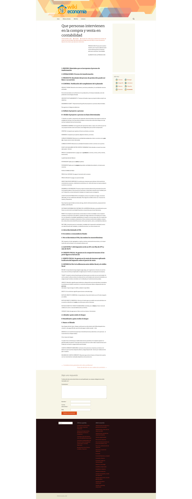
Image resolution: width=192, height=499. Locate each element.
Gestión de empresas (100, 471)
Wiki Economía (61, 496)
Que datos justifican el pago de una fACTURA (84, 40)
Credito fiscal (97, 38)
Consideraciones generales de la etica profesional (77, 365)
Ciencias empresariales (101, 437)
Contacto (83, 19)
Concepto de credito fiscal (87, 38)
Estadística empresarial (101, 466)
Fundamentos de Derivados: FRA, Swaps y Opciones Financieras (83, 427)
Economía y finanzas (100, 458)
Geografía (120, 83)
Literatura (129, 83)
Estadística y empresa (101, 469)
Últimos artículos (67, 19)
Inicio (58, 19)
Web (63, 409)
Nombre (64, 401)
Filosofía (129, 86)
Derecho (120, 89)
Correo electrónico (65, 405)
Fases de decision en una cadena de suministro (92, 367)
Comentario (65, 384)
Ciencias (120, 79)
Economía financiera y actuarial (103, 456)
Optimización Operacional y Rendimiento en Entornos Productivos (83, 432)
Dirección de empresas (101, 439)
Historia (120, 86)
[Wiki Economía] (96, 8)
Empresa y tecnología (100, 464)
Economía (76, 38)
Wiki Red (76, 19)
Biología (129, 79)
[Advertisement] (74, 56)
